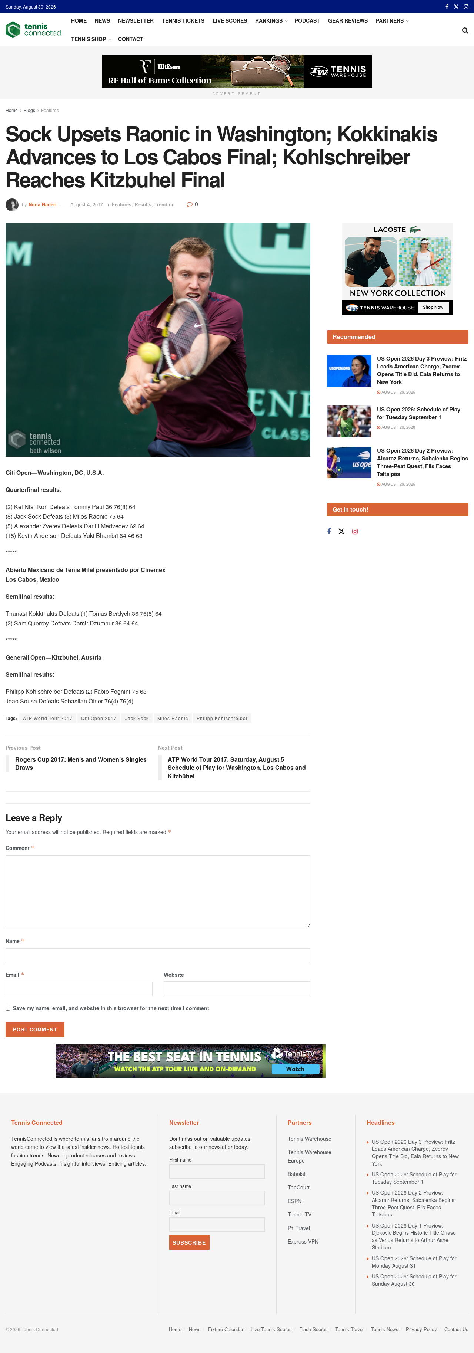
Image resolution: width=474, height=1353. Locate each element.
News (102, 20)
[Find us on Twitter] (456, 6)
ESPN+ (296, 1201)
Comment (20, 847)
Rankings (269, 20)
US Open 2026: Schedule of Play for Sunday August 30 (414, 1279)
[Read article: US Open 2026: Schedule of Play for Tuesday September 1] (349, 421)
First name (180, 1159)
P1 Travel (299, 1228)
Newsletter (136, 20)
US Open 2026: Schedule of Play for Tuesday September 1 (418, 413)
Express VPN (303, 1241)
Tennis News (384, 1329)
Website (174, 974)
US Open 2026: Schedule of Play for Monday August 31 (414, 1261)
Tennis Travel (349, 1329)
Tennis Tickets (183, 20)
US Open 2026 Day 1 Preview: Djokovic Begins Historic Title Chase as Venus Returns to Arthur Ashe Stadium (414, 1236)
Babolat (297, 1174)
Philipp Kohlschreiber (222, 718)
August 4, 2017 (86, 204)
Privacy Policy (421, 1329)
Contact (130, 39)
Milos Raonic (172, 718)
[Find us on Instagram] (466, 6)
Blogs (29, 110)
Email (15, 974)
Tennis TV (299, 1214)
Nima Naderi (43, 204)
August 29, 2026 (397, 392)
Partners (390, 20)
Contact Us (456, 1329)
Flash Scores (313, 1329)
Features (50, 110)
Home (79, 20)
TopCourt (299, 1187)
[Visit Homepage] (33, 29)
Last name (180, 1186)
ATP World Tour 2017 (48, 718)
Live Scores (230, 20)
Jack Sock (137, 718)
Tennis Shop (88, 39)
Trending (164, 204)
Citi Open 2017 (99, 718)
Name (15, 941)
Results (142, 204)
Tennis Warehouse (309, 1138)
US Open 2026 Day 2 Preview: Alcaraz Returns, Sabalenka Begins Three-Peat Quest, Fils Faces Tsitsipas (422, 462)
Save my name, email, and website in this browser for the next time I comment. (112, 1008)
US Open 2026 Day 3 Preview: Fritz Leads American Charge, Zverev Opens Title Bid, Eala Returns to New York (422, 370)
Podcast (307, 20)
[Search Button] (465, 29)
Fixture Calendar (225, 1329)
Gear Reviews (348, 20)
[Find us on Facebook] (446, 6)
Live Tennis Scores (271, 1329)
